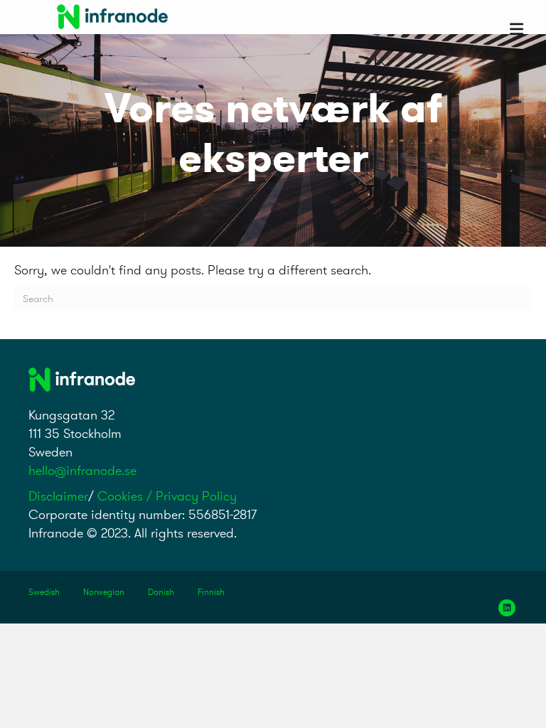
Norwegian (103, 592)
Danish (161, 592)
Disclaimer (58, 496)
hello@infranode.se (82, 470)
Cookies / (126, 496)
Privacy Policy (196, 496)
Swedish (44, 592)
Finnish (211, 592)
